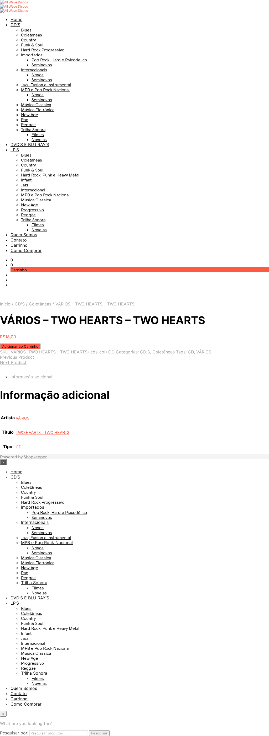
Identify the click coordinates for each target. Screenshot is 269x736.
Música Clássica (36, 104)
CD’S (15, 24)
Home (16, 19)
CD (191, 351)
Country (28, 39)
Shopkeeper (35, 456)
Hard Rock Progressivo (42, 49)
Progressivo (32, 209)
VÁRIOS (203, 351)
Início (5, 304)
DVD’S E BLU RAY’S (30, 144)
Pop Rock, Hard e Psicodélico (59, 59)
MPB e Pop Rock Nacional (45, 89)
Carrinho (19, 245)
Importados (32, 54)
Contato (19, 240)
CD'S (20, 304)
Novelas (39, 139)
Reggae (28, 124)
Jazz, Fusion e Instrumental (46, 84)
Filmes (38, 134)
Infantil (27, 179)
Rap (24, 119)
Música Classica (36, 199)
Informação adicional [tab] (31, 376)
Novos (38, 74)
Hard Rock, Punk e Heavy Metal (50, 174)
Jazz (24, 184)
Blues (26, 29)
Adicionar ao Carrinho (20, 346)
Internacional (33, 189)
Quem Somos (24, 234)
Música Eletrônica (37, 109)
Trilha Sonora (33, 129)
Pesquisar (99, 733)
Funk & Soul (32, 44)
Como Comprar (26, 250)
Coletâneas (31, 34)
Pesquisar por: (14, 732)
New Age (29, 114)
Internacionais (34, 69)
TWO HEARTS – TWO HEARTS (42, 432)
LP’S (15, 149)
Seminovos (42, 64)
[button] (12, 259)
